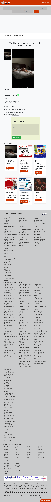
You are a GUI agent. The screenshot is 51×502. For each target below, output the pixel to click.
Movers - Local (37, 350)
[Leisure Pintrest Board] (42, 497)
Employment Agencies (24, 350)
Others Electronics (8, 242)
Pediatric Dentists (8, 388)
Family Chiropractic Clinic (25, 355)
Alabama (6, 446)
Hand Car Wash (38, 284)
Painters (6, 379)
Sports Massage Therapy (10, 421)
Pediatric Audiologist (9, 386)
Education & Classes (9, 226)
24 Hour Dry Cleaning (9, 285)
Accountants (7, 290)
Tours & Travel (7, 264)
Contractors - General (24, 289)
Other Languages (8, 231)
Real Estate (37, 234)
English (6, 229)
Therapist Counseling (9, 431)
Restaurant (6, 410)
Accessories (22, 218)
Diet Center (21, 317)
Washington (18, 465)
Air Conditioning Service (9, 298)
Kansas (17, 457)
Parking (6, 382)
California (6, 452)
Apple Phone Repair (9, 300)
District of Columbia (8, 459)
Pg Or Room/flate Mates (39, 240)
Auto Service (7, 309)
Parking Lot (6, 385)
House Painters (37, 290)
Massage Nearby (38, 323)
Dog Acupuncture (23, 325)
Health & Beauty (23, 225)
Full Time (21, 247)
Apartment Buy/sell (38, 236)
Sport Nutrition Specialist (10, 420)
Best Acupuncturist (8, 311)
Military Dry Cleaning (39, 334)
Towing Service (7, 435)
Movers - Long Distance (39, 352)
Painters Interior (7, 380)
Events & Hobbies (38, 228)
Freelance (21, 245)
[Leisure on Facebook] (44, 497)
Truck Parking (7, 439)
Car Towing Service (8, 331)
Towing (5, 432)
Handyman (36, 285)
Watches (21, 228)
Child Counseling (8, 338)
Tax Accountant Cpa (8, 424)
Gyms (20, 368)
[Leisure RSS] (40, 497)
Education (21, 342)
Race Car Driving (8, 407)
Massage (36, 319)
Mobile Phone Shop (38, 341)
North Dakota (41, 457)
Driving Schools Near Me (25, 333)
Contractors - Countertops (25, 284)
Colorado (6, 454)
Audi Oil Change (8, 301)
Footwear (21, 223)
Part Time (36, 218)
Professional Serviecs (9, 405)
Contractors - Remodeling (25, 295)
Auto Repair (7, 308)
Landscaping (37, 304)
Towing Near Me (8, 434)
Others (35, 226)
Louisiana (28, 446)
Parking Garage (7, 383)
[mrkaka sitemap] (38, 497)
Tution (5, 232)
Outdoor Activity (7, 375)
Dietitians (21, 320)
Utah (16, 460)
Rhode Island (7, 466)
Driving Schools (22, 331)
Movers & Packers (38, 220)
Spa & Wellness (7, 262)
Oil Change (6, 371)
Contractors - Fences (24, 287)
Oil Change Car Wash (9, 372)
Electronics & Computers (10, 234)
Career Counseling (8, 334)
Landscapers (37, 303)
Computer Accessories (9, 237)
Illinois (16, 452)
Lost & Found (7, 221)
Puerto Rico (6, 465)
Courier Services (38, 221)
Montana (28, 459)
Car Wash (6, 333)
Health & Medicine (38, 287)
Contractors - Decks (23, 285)
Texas (5, 473)
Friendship (6, 220)
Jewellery (21, 226)
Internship (36, 217)
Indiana (17, 454)
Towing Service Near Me (9, 437)
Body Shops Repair (8, 325)
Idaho (16, 451)
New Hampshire (41, 449)
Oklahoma (6, 460)
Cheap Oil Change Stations (10, 336)
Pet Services (7, 261)
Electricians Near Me (24, 347)
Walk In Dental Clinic (9, 442)
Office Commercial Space (40, 239)
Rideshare (6, 223)
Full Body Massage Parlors (25, 360)
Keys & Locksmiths (38, 297)
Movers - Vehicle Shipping (40, 361)
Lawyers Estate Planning (40, 312)
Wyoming (17, 470)
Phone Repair (7, 390)
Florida (17, 446)
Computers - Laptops (9, 239)
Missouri (28, 457)
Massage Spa (37, 328)
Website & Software (8, 266)
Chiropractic (7, 341)
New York (40, 454)
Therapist (6, 429)
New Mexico (41, 452)
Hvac (35, 292)
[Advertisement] (25, 24)
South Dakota (7, 470)
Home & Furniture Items (25, 229)
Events (5, 218)
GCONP (32, 495)
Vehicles (6, 267)
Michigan (28, 452)
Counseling (21, 301)
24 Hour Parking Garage (9, 289)
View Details (10, 167)
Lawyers (36, 309)
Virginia (17, 463)
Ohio (39, 459)
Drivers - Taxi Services (39, 223)
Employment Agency (24, 352)
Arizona (6, 449)
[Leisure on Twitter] (46, 497)
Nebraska (40, 446)
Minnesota (28, 454)
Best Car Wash (7, 315)
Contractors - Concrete (9, 356)
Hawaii (17, 449)
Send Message (16, 137)
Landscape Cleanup (39, 300)
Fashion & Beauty (23, 217)
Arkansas (6, 451)
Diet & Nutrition (22, 315)
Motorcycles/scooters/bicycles (11, 273)
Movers (35, 342)
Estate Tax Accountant (24, 353)
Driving (20, 330)
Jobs (20, 243)
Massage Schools (38, 326)
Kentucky (17, 459)
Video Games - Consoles (10, 245)
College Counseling (8, 349)
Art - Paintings (22, 231)
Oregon (5, 462)
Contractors (6, 352)
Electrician (21, 344)
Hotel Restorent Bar (38, 229)
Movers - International (39, 349)
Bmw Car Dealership (9, 323)
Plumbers (6, 391)
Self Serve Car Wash (9, 418)
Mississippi (29, 455)
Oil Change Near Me (9, 374)
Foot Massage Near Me (24, 356)
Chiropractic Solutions (9, 344)
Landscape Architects (39, 298)
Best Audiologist (8, 312)
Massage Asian (37, 320)
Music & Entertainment (39, 231)
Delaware (6, 457)
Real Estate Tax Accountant (10, 409)
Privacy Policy (43, 490)
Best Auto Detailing (8, 314)
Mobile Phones (7, 240)
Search (44, 2)
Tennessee (6, 471)
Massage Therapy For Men (40, 331)
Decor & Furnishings (24, 232)
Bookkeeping (7, 326)
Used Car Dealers (8, 440)
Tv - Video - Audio (8, 243)
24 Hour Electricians (8, 287)
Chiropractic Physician (9, 342)
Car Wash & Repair (8, 250)
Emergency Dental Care (24, 349)
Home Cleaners (37, 289)
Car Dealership (7, 330)
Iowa (16, 455)
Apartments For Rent (39, 237)
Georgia (16, 35)
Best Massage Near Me (9, 320)
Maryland (28, 449)
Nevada (40, 447)
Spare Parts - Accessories (10, 277)
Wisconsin (17, 468)
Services (9, 35)
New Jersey (40, 451)
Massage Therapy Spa (39, 333)
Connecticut (7, 455)
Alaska (5, 447)
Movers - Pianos (38, 360)
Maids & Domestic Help (9, 258)
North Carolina (41, 455)
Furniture (21, 237)
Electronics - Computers (9, 251)
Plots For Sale (37, 242)
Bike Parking (7, 322)
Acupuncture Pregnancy (9, 293)
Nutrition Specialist (38, 363)
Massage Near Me (38, 322)
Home (4, 35)
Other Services (37, 225)
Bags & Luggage (23, 220)
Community (7, 217)
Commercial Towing (8, 350)
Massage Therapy (38, 330)
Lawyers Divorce (38, 311)
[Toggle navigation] (48, 2)
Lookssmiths (37, 317)
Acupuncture (7, 292)
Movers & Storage (38, 344)
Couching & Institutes (9, 228)
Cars (5, 269)
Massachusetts (30, 451)
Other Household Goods (24, 242)
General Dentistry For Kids (25, 366)
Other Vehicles (7, 275)
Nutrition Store (7, 369)
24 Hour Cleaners (8, 284)
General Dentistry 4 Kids (24, 364)
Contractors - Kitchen (24, 290)
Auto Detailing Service (9, 306)
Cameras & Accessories (9, 236)
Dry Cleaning (22, 334)
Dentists (21, 314)
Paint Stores (7, 377)
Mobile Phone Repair (39, 336)
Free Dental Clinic (23, 358)
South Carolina (7, 468)
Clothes (21, 221)
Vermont (17, 462)
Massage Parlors (38, 325)
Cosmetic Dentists (23, 300)
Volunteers (6, 225)
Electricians (22, 345)
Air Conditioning (8, 295)
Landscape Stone (38, 301)
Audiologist (6, 303)
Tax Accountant (7, 423)
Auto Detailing (7, 304)
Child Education (7, 339)
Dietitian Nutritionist (23, 319)
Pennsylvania (7, 463)
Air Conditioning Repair (9, 297)
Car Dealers (7, 328)
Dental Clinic (22, 312)
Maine (27, 447)
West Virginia (18, 466)
